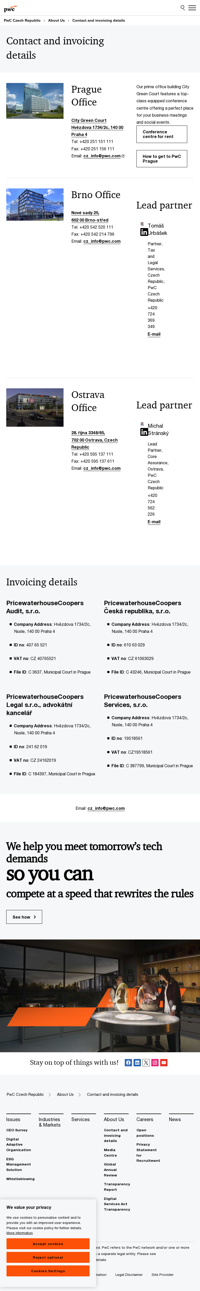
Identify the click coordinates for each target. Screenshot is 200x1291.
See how (21, 916)
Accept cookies (48, 1244)
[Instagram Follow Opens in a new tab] (155, 1063)
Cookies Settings (48, 1271)
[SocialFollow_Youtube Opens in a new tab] (163, 1063)
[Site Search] (183, 7)
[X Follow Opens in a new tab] (146, 1063)
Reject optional (48, 1257)
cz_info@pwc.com (102, 155)
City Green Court (89, 120)
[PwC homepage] (10, 8)
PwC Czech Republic (22, 20)
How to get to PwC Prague (162, 158)
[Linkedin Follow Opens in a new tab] (137, 1063)
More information (20, 1233)
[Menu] (192, 7)
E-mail (154, 333)
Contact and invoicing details (98, 20)
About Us (56, 20)
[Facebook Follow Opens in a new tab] (128, 1063)
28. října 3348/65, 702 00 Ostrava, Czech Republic (94, 439)
